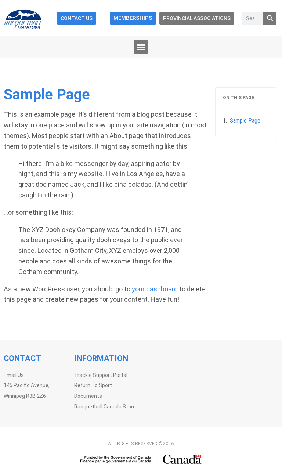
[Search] (269, 18)
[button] (141, 47)
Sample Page (245, 120)
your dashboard (155, 289)
